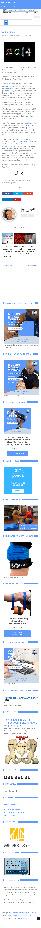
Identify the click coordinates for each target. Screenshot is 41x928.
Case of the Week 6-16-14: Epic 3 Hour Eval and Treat (30, 250)
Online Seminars (9, 815)
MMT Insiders (5, 6)
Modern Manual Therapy (12, 810)
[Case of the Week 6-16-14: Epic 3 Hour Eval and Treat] (30, 239)
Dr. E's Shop (8, 807)
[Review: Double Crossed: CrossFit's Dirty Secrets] (19, 239)
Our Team (13, 6)
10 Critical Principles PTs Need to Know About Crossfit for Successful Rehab (19, 144)
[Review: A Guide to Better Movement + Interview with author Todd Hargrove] (7, 239)
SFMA (14, 183)
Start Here (4, 2)
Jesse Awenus (7, 84)
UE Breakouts (31, 123)
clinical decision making (19, 180)
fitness (29, 180)
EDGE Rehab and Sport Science (14, 812)
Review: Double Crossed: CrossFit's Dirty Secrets (19, 250)
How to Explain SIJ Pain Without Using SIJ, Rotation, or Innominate (20, 722)
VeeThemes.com (22, 918)
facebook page (7, 88)
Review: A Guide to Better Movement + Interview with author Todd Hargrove (7, 253)
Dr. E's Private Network (11, 804)
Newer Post (8, 266)
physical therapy (7, 183)
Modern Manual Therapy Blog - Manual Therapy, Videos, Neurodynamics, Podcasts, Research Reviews (19, 915)
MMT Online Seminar (14, 2)
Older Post (31, 266)
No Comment (32, 35)
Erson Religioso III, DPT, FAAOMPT (18, 35)
